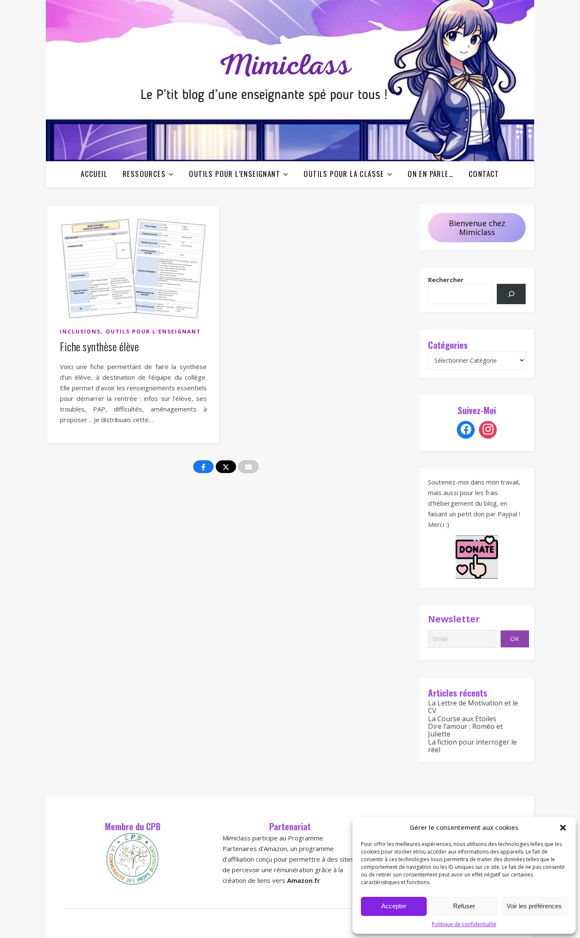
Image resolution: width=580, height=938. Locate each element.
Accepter (393, 906)
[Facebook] (466, 430)
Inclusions (80, 331)
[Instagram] (488, 430)
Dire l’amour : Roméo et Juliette (465, 730)
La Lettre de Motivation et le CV (473, 706)
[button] (563, 827)
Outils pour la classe (344, 173)
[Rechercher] (511, 294)
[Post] (226, 467)
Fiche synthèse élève (99, 346)
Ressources (144, 173)
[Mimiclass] (290, 80)
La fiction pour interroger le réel (472, 745)
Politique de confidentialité (464, 924)
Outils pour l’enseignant (234, 173)
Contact (484, 173)
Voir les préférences (534, 906)
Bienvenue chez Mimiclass (477, 227)
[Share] (203, 467)
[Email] (248, 467)
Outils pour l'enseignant (153, 331)
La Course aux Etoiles (462, 718)
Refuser (464, 906)
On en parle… (430, 173)
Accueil (94, 173)
